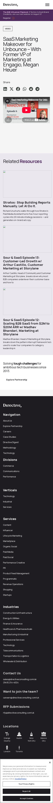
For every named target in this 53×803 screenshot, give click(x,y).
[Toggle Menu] (47, 4)
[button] (5, 89)
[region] (26, 781)
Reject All (26, 791)
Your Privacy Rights (26, 784)
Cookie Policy (20, 779)
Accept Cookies (26, 798)
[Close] (50, 762)
